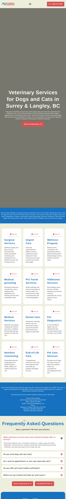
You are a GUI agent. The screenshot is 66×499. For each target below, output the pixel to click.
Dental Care (33, 317)
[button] (30, 4)
